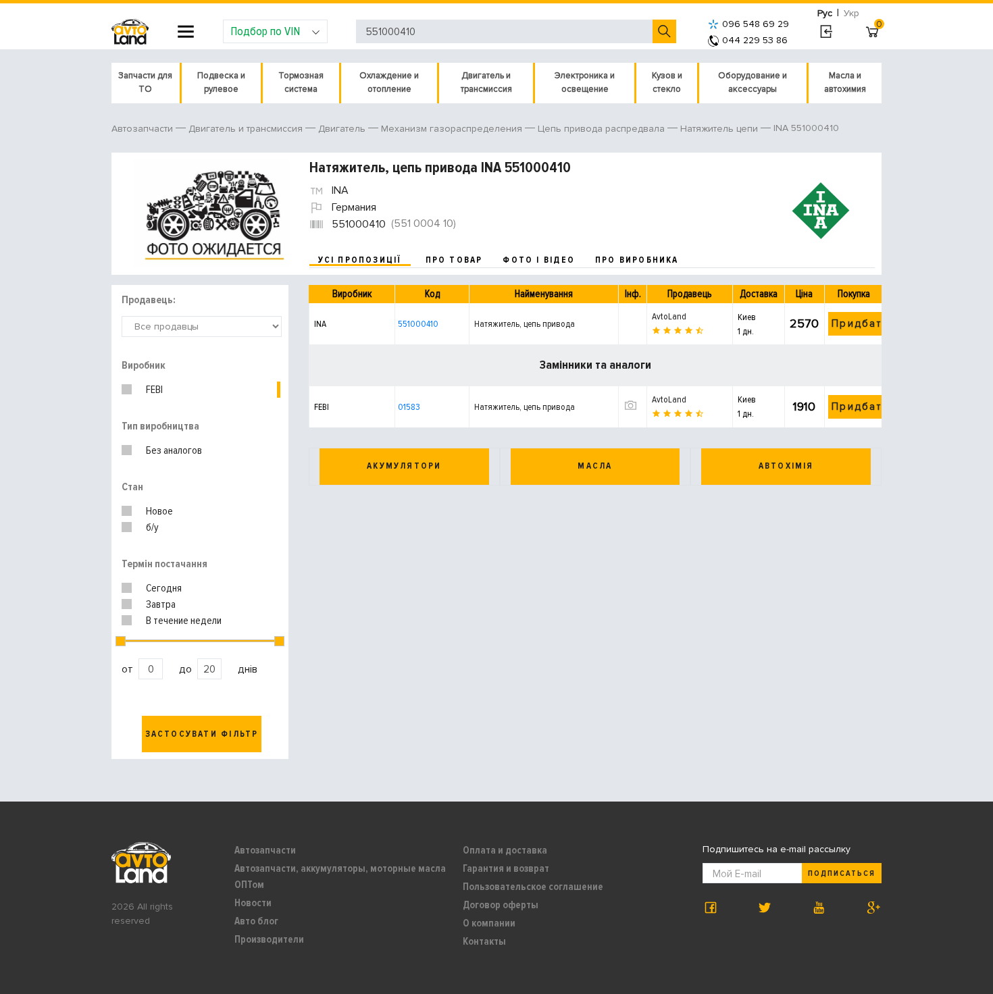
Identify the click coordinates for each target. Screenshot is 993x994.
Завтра (161, 604)
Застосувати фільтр (202, 734)
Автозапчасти (265, 850)
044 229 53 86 (755, 40)
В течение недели (184, 620)
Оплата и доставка (505, 850)
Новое (159, 511)
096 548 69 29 (755, 24)
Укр (851, 13)
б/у (152, 527)
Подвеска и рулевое (221, 82)
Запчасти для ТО (145, 82)
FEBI (154, 389)
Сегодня (164, 588)
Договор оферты (500, 905)
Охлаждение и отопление (389, 82)
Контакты (484, 941)
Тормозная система (301, 82)
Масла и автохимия (845, 82)
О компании (489, 923)
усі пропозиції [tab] (360, 260)
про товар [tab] (454, 260)
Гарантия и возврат (506, 868)
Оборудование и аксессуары (752, 82)
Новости (253, 903)
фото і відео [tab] (539, 260)
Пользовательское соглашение (533, 887)
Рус (824, 13)
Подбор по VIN (265, 31)
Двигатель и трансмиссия (486, 82)
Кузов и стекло (667, 82)
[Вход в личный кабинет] (826, 31)
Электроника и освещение (585, 82)
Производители (269, 939)
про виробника (637, 260)
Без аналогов (174, 450)
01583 (409, 407)
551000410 (418, 324)
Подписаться (841, 873)
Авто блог (256, 921)
